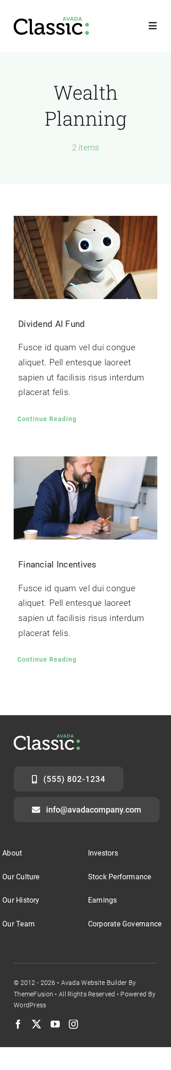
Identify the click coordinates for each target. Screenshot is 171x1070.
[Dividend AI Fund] (85, 258)
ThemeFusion (33, 994)
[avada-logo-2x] (51, 21)
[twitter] (36, 1024)
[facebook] (18, 1024)
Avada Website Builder (94, 982)
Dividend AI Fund (51, 324)
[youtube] (55, 1024)
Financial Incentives (57, 564)
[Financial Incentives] (85, 498)
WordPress (30, 1005)
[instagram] (73, 1024)
